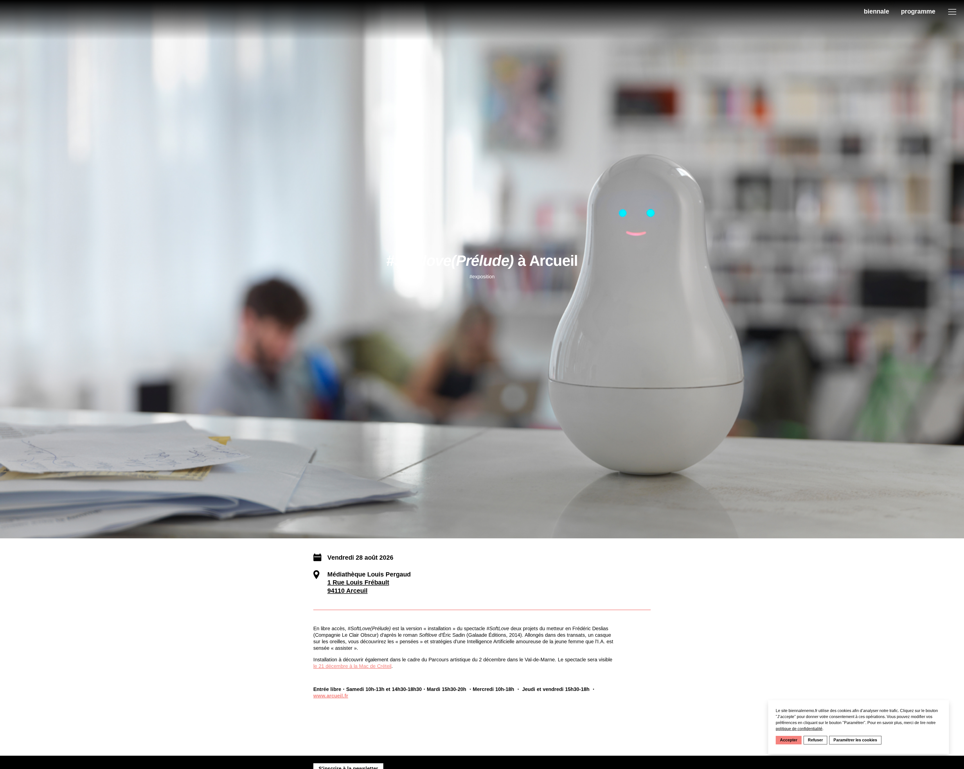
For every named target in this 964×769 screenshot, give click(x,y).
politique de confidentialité (799, 729)
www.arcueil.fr (330, 695)
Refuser (815, 740)
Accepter (788, 740)
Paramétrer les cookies (855, 740)
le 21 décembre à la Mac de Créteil (352, 666)
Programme (918, 11)
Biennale (876, 11)
